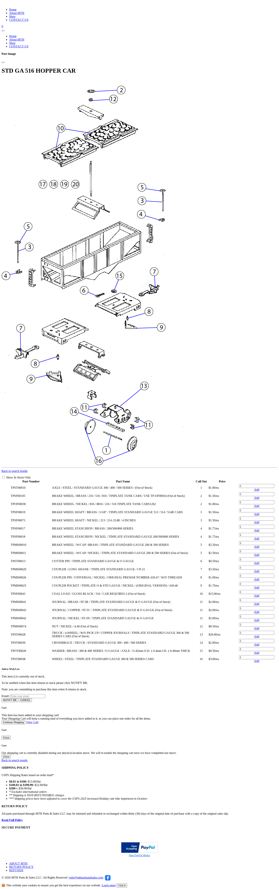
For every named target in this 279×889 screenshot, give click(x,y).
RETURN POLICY (21, 867)
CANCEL (25, 700)
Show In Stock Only (18, 477)
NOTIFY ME (10, 700)
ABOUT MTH (18, 863)
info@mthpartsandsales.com (86, 877)
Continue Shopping (13, 722)
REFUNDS (16, 870)
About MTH (16, 13)
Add (256, 489)
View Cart (32, 722)
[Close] (3, 62)
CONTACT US (18, 19)
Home (13, 9)
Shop (12, 16)
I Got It (122, 885)
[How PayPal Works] (139, 851)
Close (6, 737)
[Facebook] (107, 877)
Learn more (109, 885)
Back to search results (15, 471)
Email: (5, 696)
